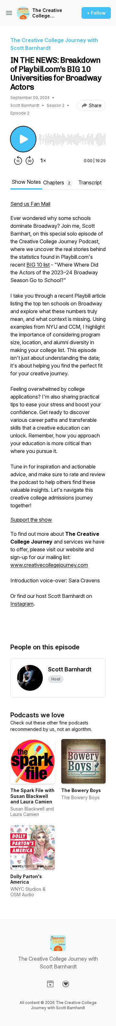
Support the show (31, 519)
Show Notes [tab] (26, 182)
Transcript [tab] (90, 182)
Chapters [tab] (56, 182)
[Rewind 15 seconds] (18, 160)
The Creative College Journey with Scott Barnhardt (47, 13)
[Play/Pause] (23, 139)
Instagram (22, 604)
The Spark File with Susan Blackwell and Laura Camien (32, 796)
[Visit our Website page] (50, 984)
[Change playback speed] (43, 160)
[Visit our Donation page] (66, 984)
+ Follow (96, 13)
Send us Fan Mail (30, 204)
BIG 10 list (38, 264)
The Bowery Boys (81, 790)
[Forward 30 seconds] (29, 160)
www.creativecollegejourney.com (49, 565)
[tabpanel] (58, 415)
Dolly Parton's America (26, 879)
